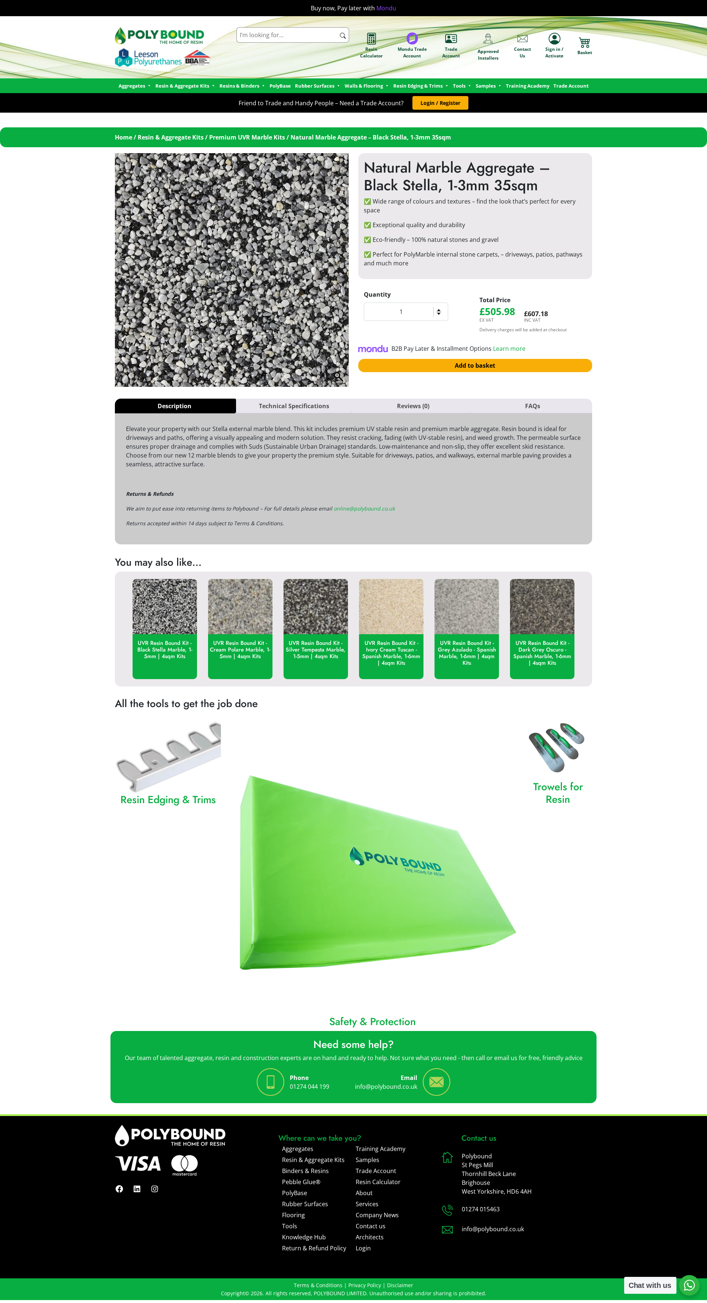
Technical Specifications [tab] (294, 406)
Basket (584, 52)
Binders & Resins (305, 1171)
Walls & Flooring (364, 85)
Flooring (293, 1215)
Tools (459, 85)
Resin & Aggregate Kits (171, 137)
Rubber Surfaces (314, 85)
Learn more (509, 349)
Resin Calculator (371, 52)
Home (123, 137)
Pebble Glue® (301, 1182)
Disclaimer (400, 1285)
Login (363, 1248)
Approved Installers (488, 54)
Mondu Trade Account (412, 52)
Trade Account (451, 52)
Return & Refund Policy (314, 1248)
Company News (377, 1215)
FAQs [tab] (532, 406)
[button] (440, 103)
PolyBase (280, 85)
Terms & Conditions (318, 1285)
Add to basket (475, 365)
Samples (367, 1160)
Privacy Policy (364, 1285)
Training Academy (527, 85)
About (364, 1193)
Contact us (371, 1226)
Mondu (386, 8)
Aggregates (297, 1149)
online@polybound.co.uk (364, 508)
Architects (370, 1237)
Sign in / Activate (554, 52)
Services (367, 1204)
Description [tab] (174, 406)
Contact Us (522, 52)
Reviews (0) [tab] (413, 406)
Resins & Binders (239, 85)
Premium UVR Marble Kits (247, 137)
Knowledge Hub (304, 1237)
